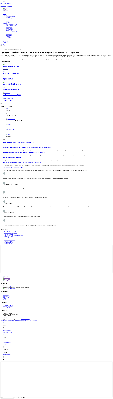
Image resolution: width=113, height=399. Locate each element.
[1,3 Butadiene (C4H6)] (10, 129)
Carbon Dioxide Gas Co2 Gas (7, 320)
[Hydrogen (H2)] (8, 77)
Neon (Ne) (8, 110)
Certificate (8, 22)
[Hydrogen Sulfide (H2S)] (4, 71)
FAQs (4, 40)
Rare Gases (8, 36)
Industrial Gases (9, 35)
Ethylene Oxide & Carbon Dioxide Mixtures (15, 120)
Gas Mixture (8, 37)
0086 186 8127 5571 (7, 332)
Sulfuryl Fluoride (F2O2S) (12, 89)
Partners (7, 21)
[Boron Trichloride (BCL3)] (4, 82)
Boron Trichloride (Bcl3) (18, 320)
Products (5, 23)
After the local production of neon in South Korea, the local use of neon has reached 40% (27, 147)
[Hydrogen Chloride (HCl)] (4, 64)
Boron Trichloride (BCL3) (11, 31)
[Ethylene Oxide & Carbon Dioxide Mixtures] (10, 119)
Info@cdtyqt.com (6, 344)
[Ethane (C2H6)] (8, 124)
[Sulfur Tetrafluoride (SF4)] (6, 93)
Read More (5, 69)
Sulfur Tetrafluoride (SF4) (12, 95)
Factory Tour (8, 17)
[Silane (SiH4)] (8, 98)
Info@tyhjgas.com (10, 286)
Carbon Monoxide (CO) (11, 29)
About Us (5, 15)
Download (5, 41)
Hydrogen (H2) (8, 79)
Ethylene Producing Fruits (9, 237)
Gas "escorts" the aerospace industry (13, 167)
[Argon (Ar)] (8, 134)
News (4, 38)
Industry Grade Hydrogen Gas (10, 233)
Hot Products (23, 319)
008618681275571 (7, 354)
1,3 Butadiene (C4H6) (10, 131)
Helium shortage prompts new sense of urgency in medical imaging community (24, 152)
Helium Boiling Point (8, 236)
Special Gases (9, 34)
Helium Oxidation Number (9, 240)
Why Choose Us (9, 18)
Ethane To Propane (8, 241)
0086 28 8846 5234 (11, 288)
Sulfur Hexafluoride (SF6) (11, 24)
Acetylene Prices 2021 (8, 234)
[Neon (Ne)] (8, 108)
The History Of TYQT (10, 19)
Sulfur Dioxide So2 (8, 243)
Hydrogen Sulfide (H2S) (11, 25)
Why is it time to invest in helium (12, 157)
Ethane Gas (6, 238)
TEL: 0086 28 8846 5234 (6, 3)
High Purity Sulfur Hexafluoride (30, 320)
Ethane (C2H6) (9, 30)
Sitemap (28, 319)
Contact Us (5, 42)
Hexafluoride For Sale (8, 242)
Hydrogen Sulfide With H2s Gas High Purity (13, 235)
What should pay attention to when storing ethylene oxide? (19, 142)
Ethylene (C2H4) (9, 28)
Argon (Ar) (8, 136)
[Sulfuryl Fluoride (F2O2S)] (4, 87)
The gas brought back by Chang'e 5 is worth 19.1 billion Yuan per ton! (22, 162)
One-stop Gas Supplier (8, 293)
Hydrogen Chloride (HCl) (11, 32)
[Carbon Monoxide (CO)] (6, 113)
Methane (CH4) (9, 27)
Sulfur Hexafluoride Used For (10, 231)
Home (4, 14)
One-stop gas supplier (10, 16)
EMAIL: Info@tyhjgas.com (6, 6)
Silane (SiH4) (7, 100)
